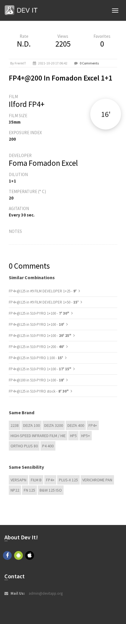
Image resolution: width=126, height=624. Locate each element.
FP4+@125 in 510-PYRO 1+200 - (37, 346)
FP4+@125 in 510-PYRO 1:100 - (36, 357)
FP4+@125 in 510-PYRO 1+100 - (39, 313)
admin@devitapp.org (46, 593)
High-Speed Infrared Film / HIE (38, 435)
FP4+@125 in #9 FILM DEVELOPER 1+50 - (44, 302)
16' (105, 114)
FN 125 (29, 490)
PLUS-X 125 (68, 480)
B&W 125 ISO (51, 490)
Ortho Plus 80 (24, 446)
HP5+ (85, 435)
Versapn (18, 480)
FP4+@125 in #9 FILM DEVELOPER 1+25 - (43, 291)
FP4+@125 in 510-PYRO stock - (39, 391)
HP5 (73, 435)
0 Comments (89, 63)
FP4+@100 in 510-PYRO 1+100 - (37, 380)
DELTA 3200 (53, 425)
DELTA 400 (75, 425)
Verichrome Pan (97, 480)
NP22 (15, 490)
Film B (36, 480)
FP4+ (92, 425)
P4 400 (48, 446)
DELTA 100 (31, 425)
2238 (15, 425)
